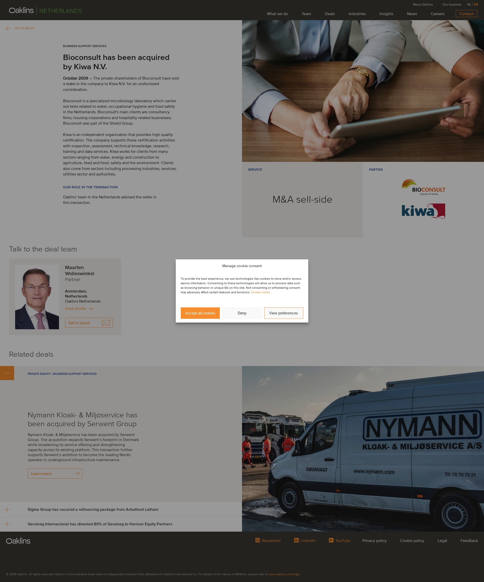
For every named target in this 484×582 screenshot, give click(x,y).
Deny (242, 313)
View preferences (283, 313)
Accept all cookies (200, 313)
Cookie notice (260, 293)
